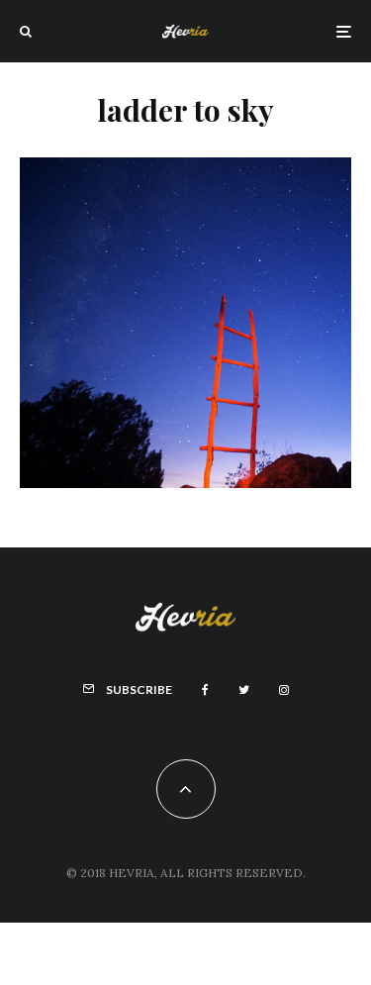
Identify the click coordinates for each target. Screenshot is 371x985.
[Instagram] (284, 690)
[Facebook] (205, 690)
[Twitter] (244, 690)
